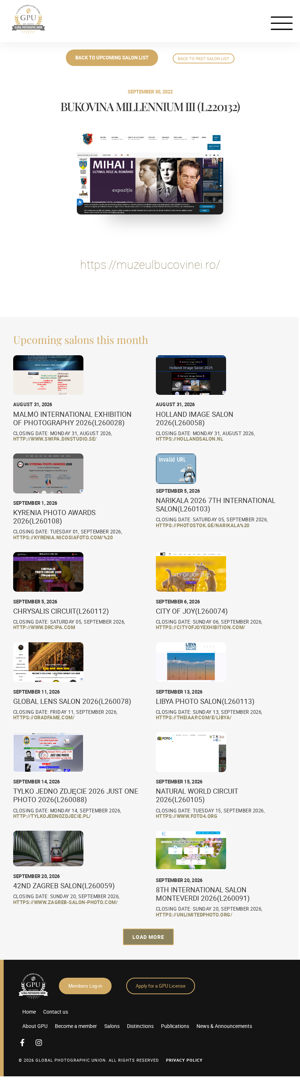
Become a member (76, 1025)
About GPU (35, 1025)
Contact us (55, 1011)
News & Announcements (224, 1025)
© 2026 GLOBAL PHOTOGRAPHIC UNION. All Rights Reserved (89, 1060)
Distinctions (140, 1025)
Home (29, 1011)
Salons (112, 1025)
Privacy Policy (184, 1060)
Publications (175, 1025)
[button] (148, 937)
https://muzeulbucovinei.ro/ (150, 264)
